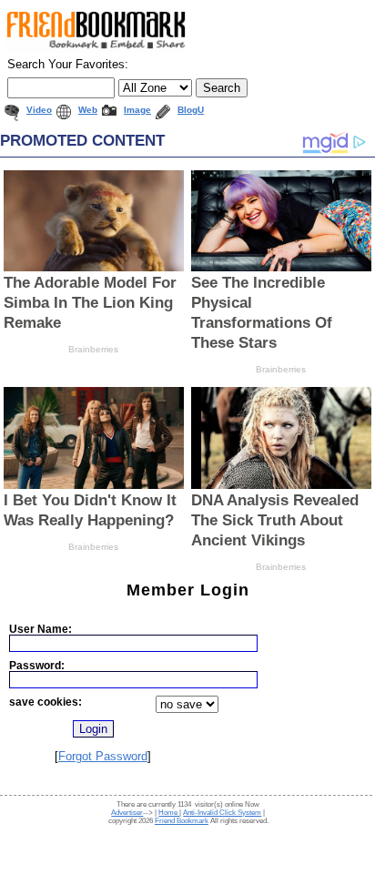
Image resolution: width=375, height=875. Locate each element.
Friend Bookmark (181, 821)
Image (137, 110)
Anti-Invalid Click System (222, 813)
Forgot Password (102, 756)
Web (87, 110)
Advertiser (127, 813)
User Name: (40, 629)
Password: (37, 665)
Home (168, 813)
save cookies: (45, 701)
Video (39, 110)
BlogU (190, 110)
